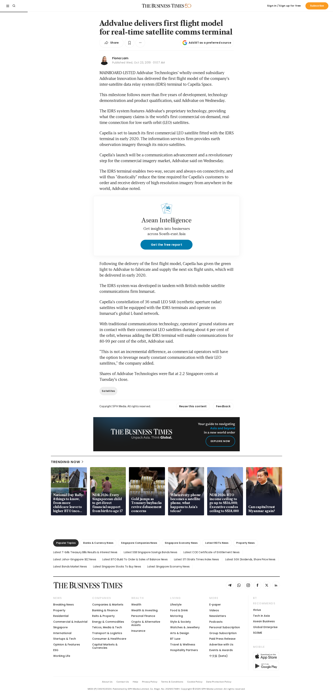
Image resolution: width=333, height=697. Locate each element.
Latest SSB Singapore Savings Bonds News (150, 552)
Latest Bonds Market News (70, 566)
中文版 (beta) (218, 656)
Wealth (136, 604)
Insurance (138, 631)
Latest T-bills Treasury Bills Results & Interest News (85, 552)
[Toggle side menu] (8, 6)
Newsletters (217, 616)
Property (59, 610)
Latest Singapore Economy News (168, 566)
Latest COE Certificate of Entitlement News (211, 552)
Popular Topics (66, 543)
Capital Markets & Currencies (105, 646)
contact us (122, 681)
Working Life (61, 656)
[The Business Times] (163, 6)
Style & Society (180, 622)
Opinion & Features (66, 644)
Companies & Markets (107, 604)
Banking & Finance (105, 610)
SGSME (257, 633)
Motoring (176, 616)
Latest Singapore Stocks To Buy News (117, 566)
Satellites (108, 391)
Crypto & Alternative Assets (145, 623)
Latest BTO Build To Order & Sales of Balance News (134, 559)
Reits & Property (103, 616)
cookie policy (194, 681)
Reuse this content (193, 406)
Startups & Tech (64, 639)
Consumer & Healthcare (109, 639)
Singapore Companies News (139, 543)
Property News (245, 543)
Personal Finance (143, 616)
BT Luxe (175, 639)
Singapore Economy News (181, 543)
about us (107, 681)
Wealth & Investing (144, 610)
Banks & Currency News (98, 543)
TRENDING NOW (65, 461)
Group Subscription (223, 633)
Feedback (223, 406)
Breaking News (63, 604)
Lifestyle (176, 604)
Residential (61, 616)
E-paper (215, 604)
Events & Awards (221, 650)
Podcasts (216, 622)
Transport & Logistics (107, 633)
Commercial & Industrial (70, 622)
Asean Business (264, 621)
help (135, 681)
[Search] (14, 6)
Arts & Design (179, 633)
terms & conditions (172, 681)
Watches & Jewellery (185, 627)
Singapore (60, 627)
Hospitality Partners (184, 650)
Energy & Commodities (108, 622)
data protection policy (218, 681)
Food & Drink (179, 610)
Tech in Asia (261, 616)
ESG (55, 650)
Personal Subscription (224, 627)
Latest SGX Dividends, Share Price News (250, 559)
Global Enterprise (265, 627)
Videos (214, 610)
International (62, 633)
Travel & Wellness (182, 644)
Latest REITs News (216, 543)
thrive (257, 610)
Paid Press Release (222, 639)
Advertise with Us (221, 644)
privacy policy (149, 681)
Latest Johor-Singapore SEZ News (74, 559)
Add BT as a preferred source (210, 43)
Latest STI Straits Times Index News (196, 559)
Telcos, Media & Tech (107, 627)
